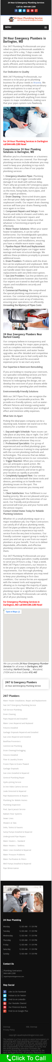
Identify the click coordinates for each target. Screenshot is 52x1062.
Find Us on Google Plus (18, 1011)
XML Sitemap (31, 1027)
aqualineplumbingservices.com (14, 976)
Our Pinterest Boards (17, 1007)
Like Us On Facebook (17, 992)
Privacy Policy (9, 1030)
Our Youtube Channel (17, 1003)
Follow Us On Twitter (17, 996)
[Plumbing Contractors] (26, 21)
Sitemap (6, 1027)
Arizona (37, 83)
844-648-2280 (30, 7)
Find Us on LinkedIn (17, 1000)
